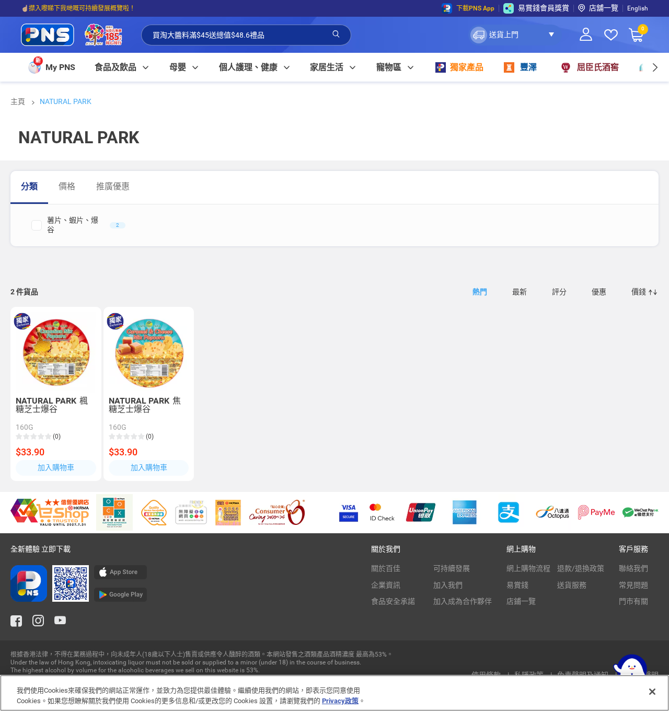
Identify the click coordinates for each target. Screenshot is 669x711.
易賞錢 (517, 585)
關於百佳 (385, 568)
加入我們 (448, 585)
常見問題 (633, 585)
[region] (334, 693)
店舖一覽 (603, 8)
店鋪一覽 (521, 601)
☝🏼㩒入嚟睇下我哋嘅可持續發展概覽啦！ (78, 8)
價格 (67, 186)
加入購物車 (56, 467)
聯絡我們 (633, 568)
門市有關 (633, 601)
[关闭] (652, 691)
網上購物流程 (528, 568)
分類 (29, 186)
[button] (515, 35)
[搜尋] (336, 34)
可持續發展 (451, 568)
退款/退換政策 (580, 568)
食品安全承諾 (393, 601)
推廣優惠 (113, 186)
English (637, 8)
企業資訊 (385, 585)
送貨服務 (571, 585)
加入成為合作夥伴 (462, 601)
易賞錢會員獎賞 (543, 8)
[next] (654, 67)
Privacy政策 (340, 700)
